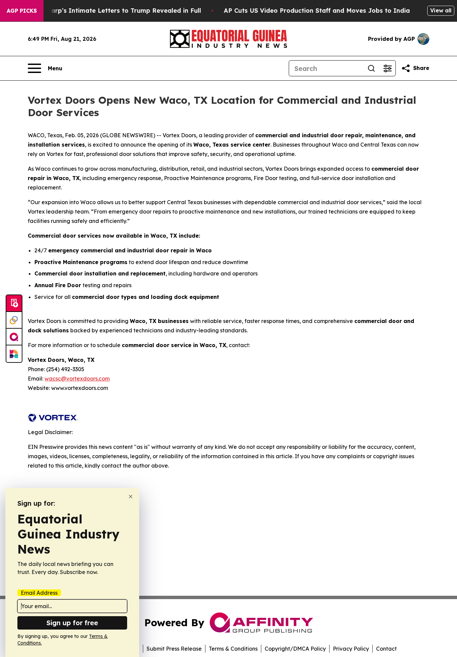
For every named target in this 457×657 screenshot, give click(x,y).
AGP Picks (22, 10)
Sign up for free (72, 623)
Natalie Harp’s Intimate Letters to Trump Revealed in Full (111, 10)
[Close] (130, 496)
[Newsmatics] (14, 353)
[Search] (371, 68)
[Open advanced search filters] (387, 68)
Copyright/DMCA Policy (295, 648)
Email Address (39, 592)
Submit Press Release (174, 648)
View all (440, 10)
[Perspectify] (14, 320)
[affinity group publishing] (14, 337)
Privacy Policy (351, 648)
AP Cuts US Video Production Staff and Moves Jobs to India (317, 10)
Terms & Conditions (233, 648)
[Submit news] (14, 303)
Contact (386, 648)
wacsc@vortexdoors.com (77, 378)
